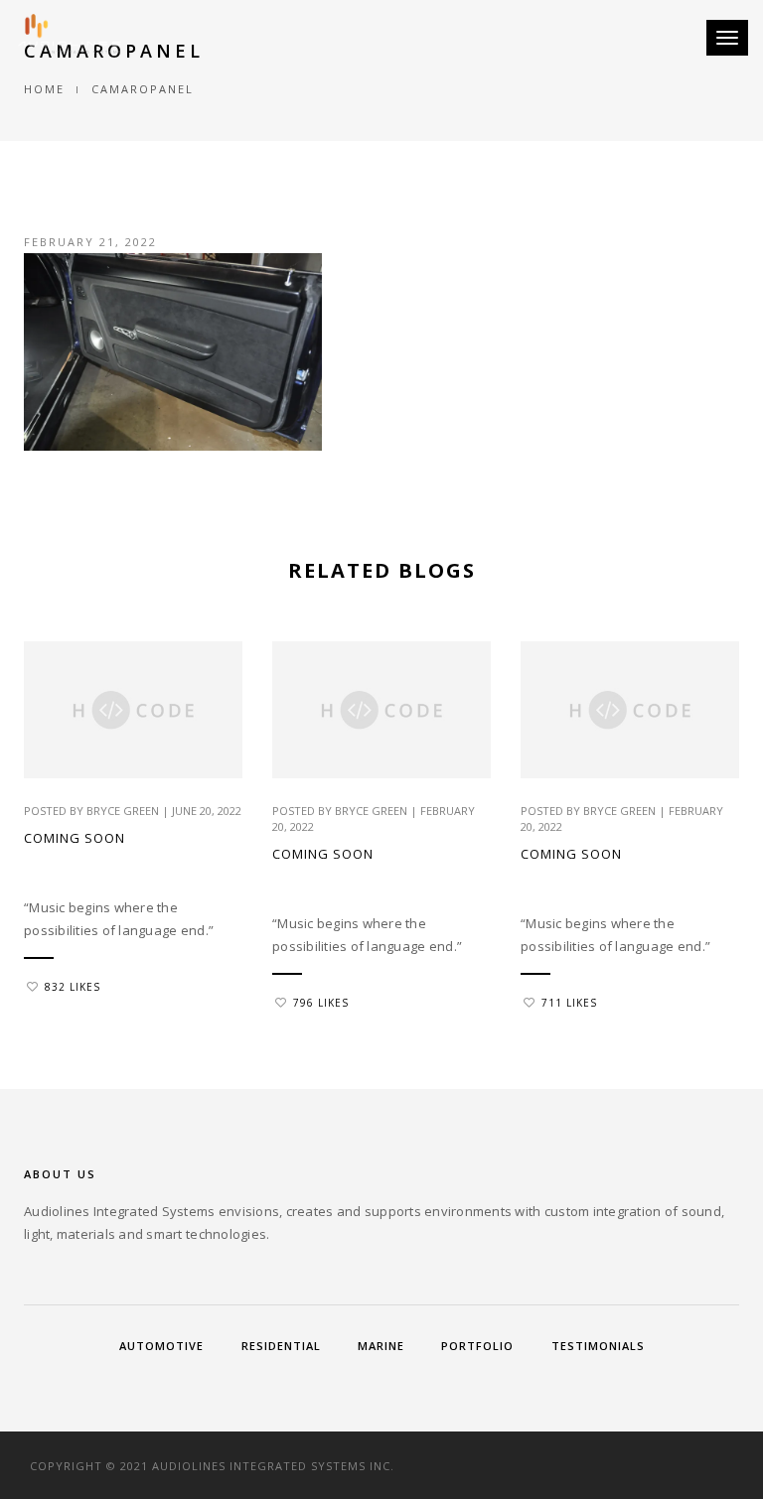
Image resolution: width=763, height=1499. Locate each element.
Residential (281, 1345)
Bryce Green (122, 810)
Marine (381, 1345)
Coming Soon (74, 838)
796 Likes (321, 1003)
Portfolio (477, 1345)
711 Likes (569, 1003)
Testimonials (598, 1345)
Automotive (161, 1345)
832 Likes (72, 987)
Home (44, 88)
